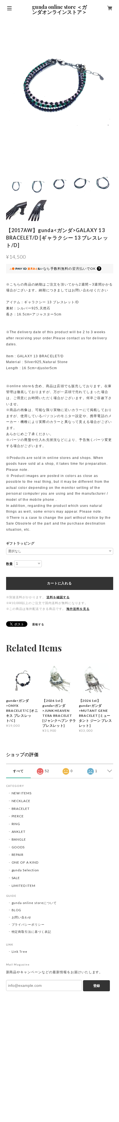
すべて (18, 771)
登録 (96, 986)
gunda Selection (25, 870)
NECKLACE (21, 801)
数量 (9, 564)
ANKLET (19, 832)
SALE (16, 878)
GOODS (18, 847)
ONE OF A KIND (25, 862)
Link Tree (20, 951)
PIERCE (18, 816)
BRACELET (21, 809)
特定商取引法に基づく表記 (31, 931)
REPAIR (18, 855)
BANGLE (19, 839)
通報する (38, 624)
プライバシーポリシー (28, 924)
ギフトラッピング (20, 543)
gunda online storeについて (34, 903)
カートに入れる (59, 583)
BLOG (17, 910)
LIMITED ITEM (24, 886)
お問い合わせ (22, 917)
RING (16, 824)
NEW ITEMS (22, 793)
